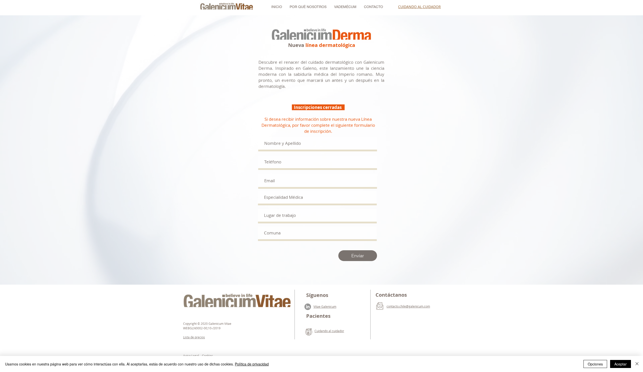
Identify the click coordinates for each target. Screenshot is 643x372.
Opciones (595, 363)
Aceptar (620, 363)
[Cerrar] (637, 364)
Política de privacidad (252, 363)
